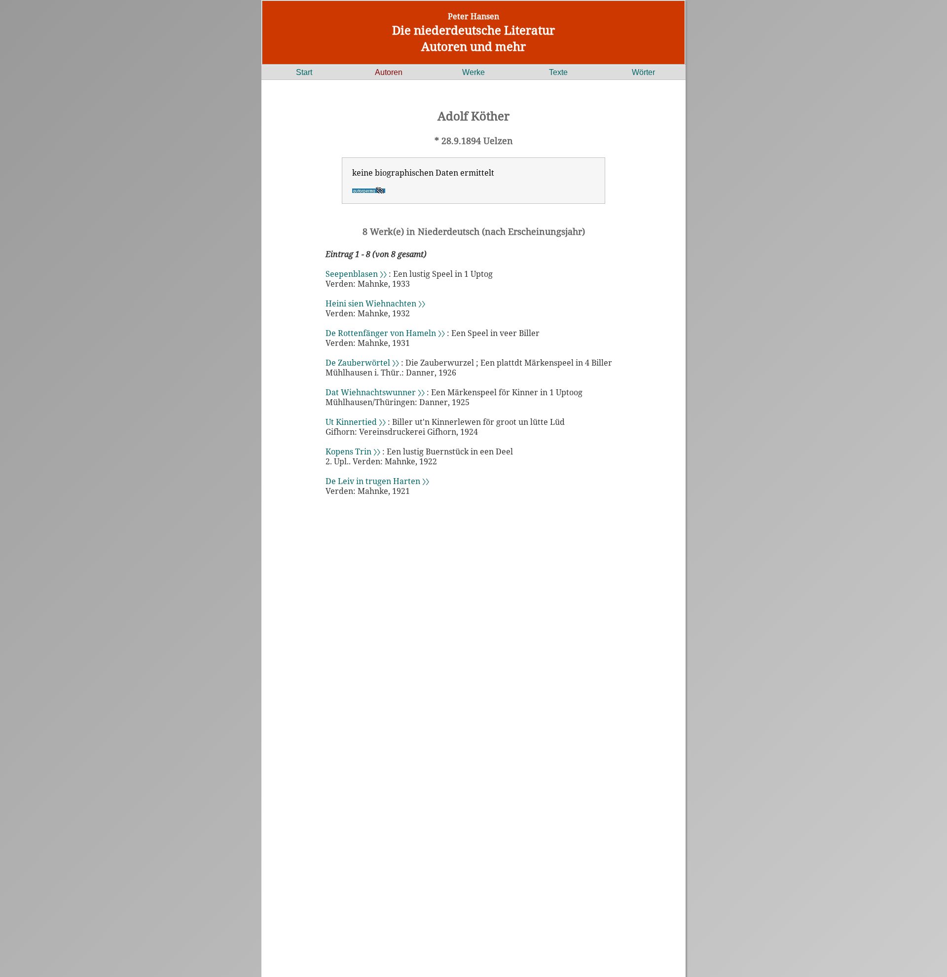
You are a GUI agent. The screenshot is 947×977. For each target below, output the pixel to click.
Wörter (643, 72)
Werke (473, 72)
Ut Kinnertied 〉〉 (356, 421)
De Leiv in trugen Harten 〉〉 (377, 481)
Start (304, 72)
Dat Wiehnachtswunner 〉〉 (375, 392)
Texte (558, 72)
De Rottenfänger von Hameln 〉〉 (385, 333)
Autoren (388, 72)
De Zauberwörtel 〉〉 (362, 362)
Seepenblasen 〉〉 (356, 273)
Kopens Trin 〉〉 (353, 451)
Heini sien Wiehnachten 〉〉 (375, 303)
